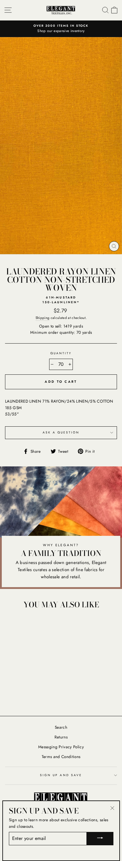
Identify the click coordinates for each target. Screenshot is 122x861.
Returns (61, 737)
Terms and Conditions (61, 757)
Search (61, 727)
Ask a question (61, 432)
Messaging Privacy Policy (61, 747)
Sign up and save (61, 775)
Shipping (43, 317)
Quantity (61, 353)
